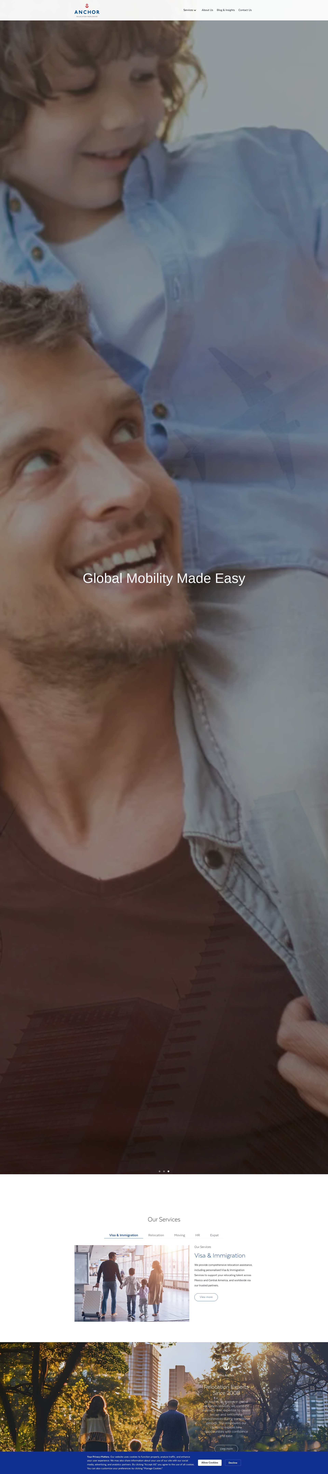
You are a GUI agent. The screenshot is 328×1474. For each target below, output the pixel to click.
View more (206, 1297)
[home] (87, 10)
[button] (190, 10)
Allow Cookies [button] (209, 1462)
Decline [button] (233, 1462)
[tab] (123, 1236)
